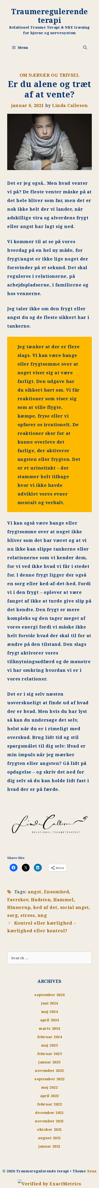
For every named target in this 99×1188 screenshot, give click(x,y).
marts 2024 (49, 1028)
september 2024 (49, 994)
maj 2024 (49, 1011)
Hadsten (41, 899)
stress (27, 915)
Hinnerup (19, 907)
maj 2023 (49, 1045)
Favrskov (17, 899)
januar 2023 (49, 1062)
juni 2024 (49, 1003)
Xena (92, 1171)
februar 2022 (49, 1104)
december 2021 (49, 1112)
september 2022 (49, 1078)
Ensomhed (56, 892)
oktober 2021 (49, 1129)
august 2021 (49, 1137)
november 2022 (49, 1070)
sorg (12, 915)
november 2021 (49, 1120)
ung (42, 915)
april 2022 (49, 1095)
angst (34, 892)
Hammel (63, 899)
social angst (74, 907)
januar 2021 (49, 1146)
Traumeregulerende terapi (49, 15)
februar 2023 (49, 1053)
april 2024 (49, 1019)
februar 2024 (49, 1036)
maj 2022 (49, 1087)
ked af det (45, 907)
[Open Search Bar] (85, 47)
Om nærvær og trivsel (50, 75)
